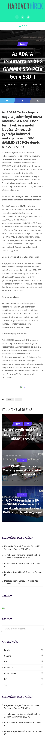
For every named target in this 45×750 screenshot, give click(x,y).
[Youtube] (28, 17)
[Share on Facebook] (22, 100)
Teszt (6, 685)
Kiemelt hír (9, 667)
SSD (18, 399)
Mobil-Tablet (10, 673)
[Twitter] (22, 17)
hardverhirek (11, 85)
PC (5, 679)
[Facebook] (17, 17)
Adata (10, 399)
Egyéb (22, 44)
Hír (5, 661)
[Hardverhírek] (25, 6)
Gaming (7, 656)
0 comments (36, 85)
